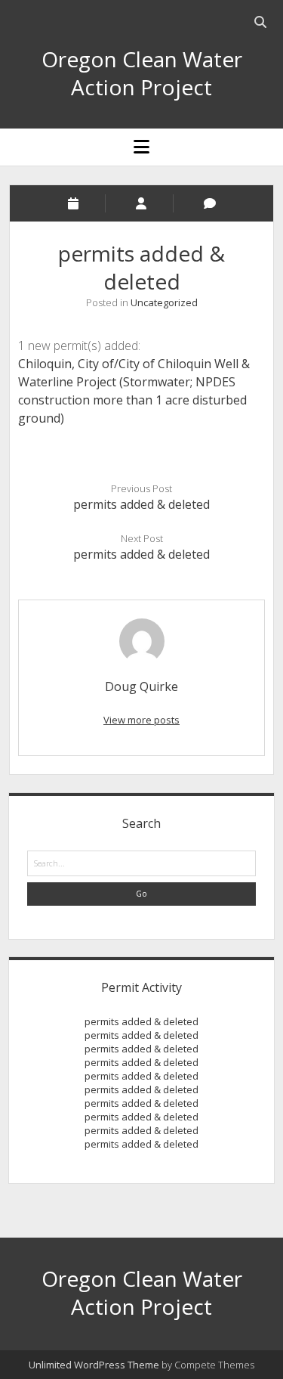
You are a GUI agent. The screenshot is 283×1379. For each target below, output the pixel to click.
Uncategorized (164, 302)
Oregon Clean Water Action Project (142, 73)
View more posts (141, 720)
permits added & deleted (141, 504)
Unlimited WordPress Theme (94, 1364)
